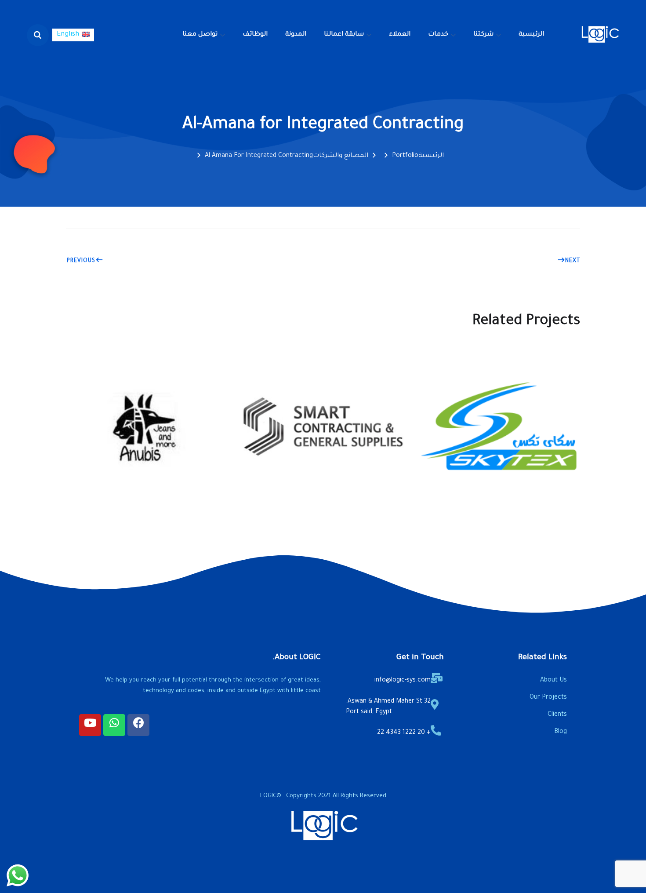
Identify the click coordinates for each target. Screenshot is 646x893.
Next (572, 261)
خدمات (438, 34)
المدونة (295, 34)
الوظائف (255, 34)
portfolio (405, 156)
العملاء (399, 34)
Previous (81, 261)
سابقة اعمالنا (344, 34)
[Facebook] (138, 725)
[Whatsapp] (114, 725)
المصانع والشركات (340, 156)
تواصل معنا (200, 34)
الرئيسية (531, 34)
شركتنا (483, 34)
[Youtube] (90, 725)
